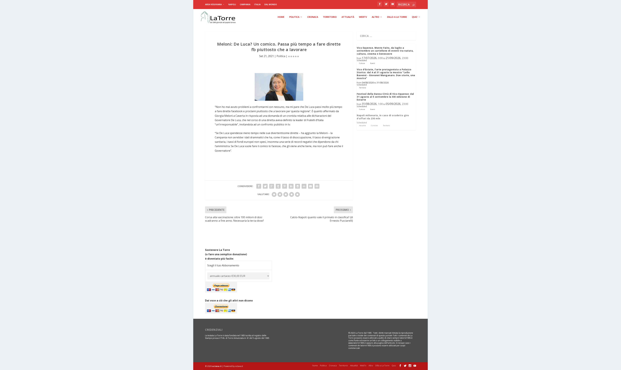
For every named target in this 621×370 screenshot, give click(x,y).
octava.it (217, 366)
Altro (375, 17)
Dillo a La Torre (397, 17)
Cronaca (312, 17)
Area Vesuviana (213, 4)
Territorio (330, 17)
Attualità (348, 17)
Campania (245, 4)
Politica (294, 17)
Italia (257, 4)
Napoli (232, 4)
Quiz (414, 17)
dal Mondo (270, 4)
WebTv (363, 17)
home (281, 17)
